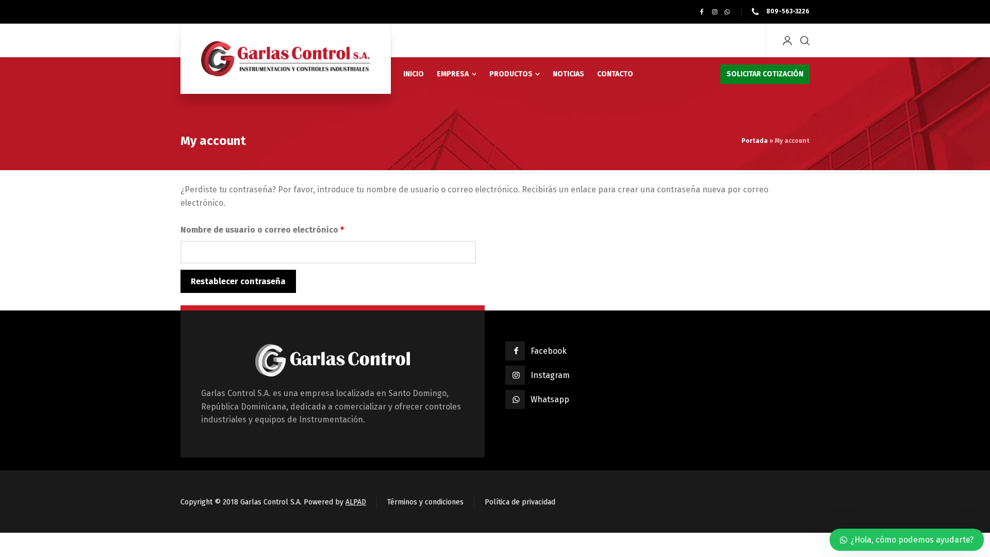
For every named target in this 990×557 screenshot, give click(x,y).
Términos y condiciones (425, 502)
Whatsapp (550, 399)
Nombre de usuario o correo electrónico (285, 229)
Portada (754, 140)
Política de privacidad (520, 502)
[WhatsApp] (727, 11)
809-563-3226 (787, 11)
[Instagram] (714, 11)
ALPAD (355, 502)
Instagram (550, 375)
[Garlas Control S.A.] (285, 59)
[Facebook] (701, 11)
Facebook (549, 351)
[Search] (803, 40)
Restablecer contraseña (238, 281)
